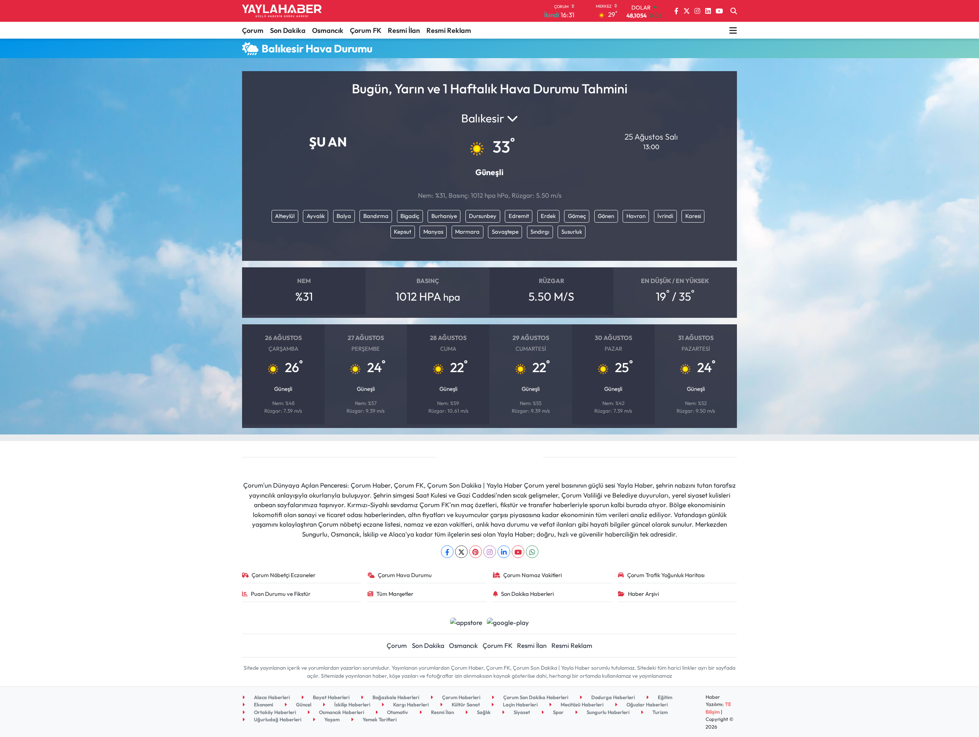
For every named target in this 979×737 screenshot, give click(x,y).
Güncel (303, 704)
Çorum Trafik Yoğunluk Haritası (665, 575)
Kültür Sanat (465, 704)
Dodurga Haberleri (612, 697)
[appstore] (466, 621)
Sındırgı (539, 231)
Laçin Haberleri (520, 704)
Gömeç (577, 216)
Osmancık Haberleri (341, 712)
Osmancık (327, 30)
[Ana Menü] (733, 30)
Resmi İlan (404, 30)
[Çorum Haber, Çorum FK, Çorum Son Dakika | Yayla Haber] (282, 11)
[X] (461, 551)
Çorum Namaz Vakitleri (532, 575)
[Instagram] (489, 551)
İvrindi (665, 216)
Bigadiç (409, 216)
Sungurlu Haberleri (607, 712)
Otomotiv (397, 712)
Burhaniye (444, 216)
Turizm (659, 712)
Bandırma (376, 216)
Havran (636, 216)
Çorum (252, 30)
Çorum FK (365, 30)
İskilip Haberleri (351, 704)
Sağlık (483, 712)
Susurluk (571, 231)
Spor (558, 712)
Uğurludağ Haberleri (277, 719)
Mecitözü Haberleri (581, 704)
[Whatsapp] (532, 551)
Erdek (548, 216)
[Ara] (733, 11)
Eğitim (664, 697)
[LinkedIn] (504, 551)
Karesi (693, 216)
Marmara (467, 231)
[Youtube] (518, 551)
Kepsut (402, 231)
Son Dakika (288, 30)
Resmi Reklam (448, 30)
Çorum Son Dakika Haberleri (535, 697)
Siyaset (521, 712)
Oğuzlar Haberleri (646, 704)
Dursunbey (482, 216)
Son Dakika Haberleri (527, 593)
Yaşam (331, 719)
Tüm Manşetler (394, 593)
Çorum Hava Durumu (405, 575)
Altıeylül (284, 216)
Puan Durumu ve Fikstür (281, 593)
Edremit (519, 216)
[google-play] (508, 621)
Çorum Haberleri (460, 697)
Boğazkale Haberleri (395, 697)
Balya (344, 216)
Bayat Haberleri (331, 697)
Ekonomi (263, 704)
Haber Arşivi (643, 593)
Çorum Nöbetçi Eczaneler (283, 575)
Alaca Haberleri (271, 697)
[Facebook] (447, 551)
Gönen (606, 216)
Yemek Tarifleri (379, 719)
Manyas (433, 231)
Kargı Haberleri (410, 704)
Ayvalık (316, 216)
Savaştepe (505, 231)
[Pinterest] (475, 551)
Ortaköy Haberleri (274, 712)
